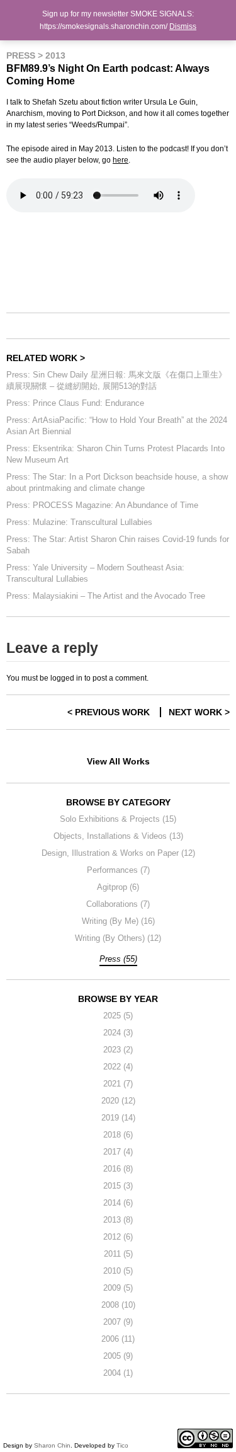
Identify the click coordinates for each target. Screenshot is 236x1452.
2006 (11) (118, 1339)
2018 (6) (118, 1134)
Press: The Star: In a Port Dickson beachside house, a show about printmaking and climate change (117, 482)
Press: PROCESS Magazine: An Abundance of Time (102, 505)
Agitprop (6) (118, 887)
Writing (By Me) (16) (118, 921)
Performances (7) (118, 870)
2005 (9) (118, 1356)
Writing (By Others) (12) (118, 938)
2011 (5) (118, 1254)
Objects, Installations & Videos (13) (118, 836)
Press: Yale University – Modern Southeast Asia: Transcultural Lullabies (95, 573)
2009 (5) (118, 1288)
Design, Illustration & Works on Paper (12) (118, 853)
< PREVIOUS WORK (108, 712)
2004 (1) (118, 1373)
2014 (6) (118, 1202)
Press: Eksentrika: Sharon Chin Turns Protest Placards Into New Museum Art (115, 454)
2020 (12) (118, 1100)
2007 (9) (118, 1322)
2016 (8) (118, 1168)
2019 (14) (118, 1117)
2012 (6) (118, 1237)
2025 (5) (118, 1015)
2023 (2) (118, 1049)
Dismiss (182, 26)
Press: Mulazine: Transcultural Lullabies (79, 522)
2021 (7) (118, 1083)
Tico (122, 1445)
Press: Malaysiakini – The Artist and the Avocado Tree (105, 596)
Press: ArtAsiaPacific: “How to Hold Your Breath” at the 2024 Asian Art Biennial (116, 425)
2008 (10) (118, 1305)
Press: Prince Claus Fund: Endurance (75, 403)
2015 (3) (118, 1185)
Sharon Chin (52, 1445)
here (120, 160)
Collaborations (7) (118, 904)
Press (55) (118, 959)
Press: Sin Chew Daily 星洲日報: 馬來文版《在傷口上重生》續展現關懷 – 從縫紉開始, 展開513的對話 (116, 380)
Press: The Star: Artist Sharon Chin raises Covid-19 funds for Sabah (117, 544)
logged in (66, 678)
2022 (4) (118, 1066)
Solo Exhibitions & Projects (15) (118, 819)
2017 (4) (118, 1151)
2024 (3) (118, 1032)
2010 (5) (118, 1271)
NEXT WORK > (199, 712)
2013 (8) (118, 1219)
